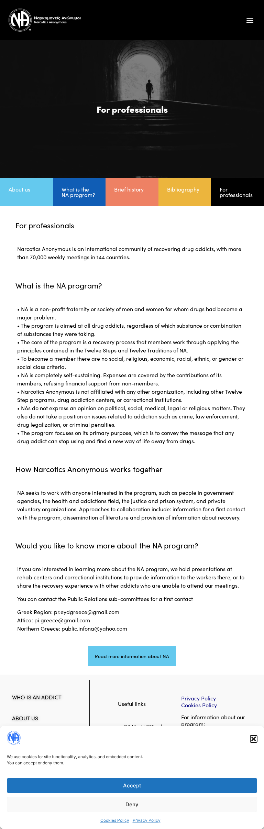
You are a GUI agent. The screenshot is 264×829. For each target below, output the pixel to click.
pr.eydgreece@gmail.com (86, 611)
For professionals (236, 191)
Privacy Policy (147, 820)
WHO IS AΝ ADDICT (37, 697)
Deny (132, 804)
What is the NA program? (78, 191)
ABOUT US (25, 718)
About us (19, 189)
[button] (253, 738)
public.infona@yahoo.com (94, 628)
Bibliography (183, 189)
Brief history (129, 189)
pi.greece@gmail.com (62, 620)
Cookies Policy (114, 820)
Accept (132, 785)
